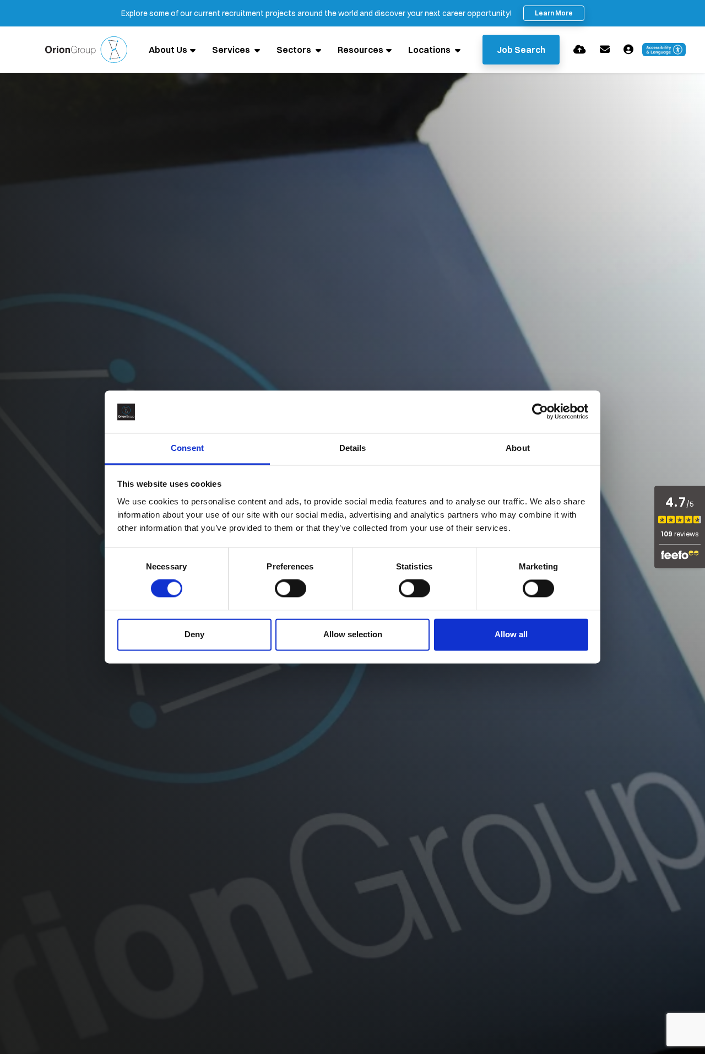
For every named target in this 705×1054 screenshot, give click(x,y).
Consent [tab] (187, 448)
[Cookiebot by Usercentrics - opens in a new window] (540, 412)
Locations (430, 49)
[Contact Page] (605, 49)
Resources (360, 49)
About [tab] (518, 448)
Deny (194, 634)
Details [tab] (352, 448)
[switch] (290, 589)
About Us (168, 49)
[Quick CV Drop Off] (579, 49)
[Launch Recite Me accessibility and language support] (664, 49)
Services (232, 49)
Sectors (294, 49)
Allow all (511, 634)
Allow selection (352, 634)
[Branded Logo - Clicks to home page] (86, 49)
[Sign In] (628, 49)
